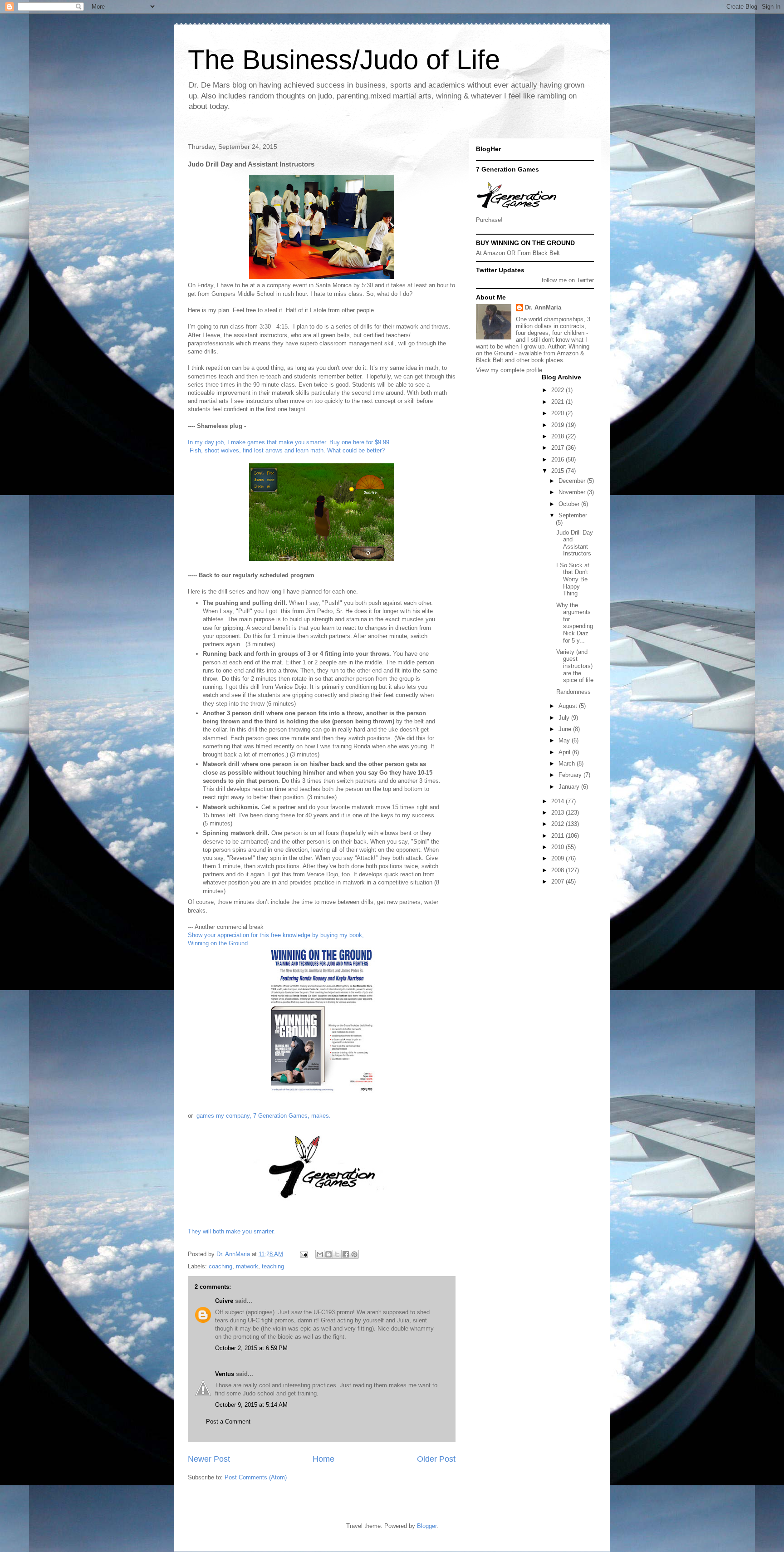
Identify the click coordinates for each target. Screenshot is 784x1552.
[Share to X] (337, 1254)
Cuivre (224, 1300)
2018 (558, 436)
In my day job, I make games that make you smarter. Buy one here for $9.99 (289, 442)
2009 (558, 858)
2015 (558, 470)
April (565, 752)
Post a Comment (228, 1421)
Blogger (426, 1526)
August (569, 705)
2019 (558, 425)
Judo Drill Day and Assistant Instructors (574, 543)
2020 (558, 413)
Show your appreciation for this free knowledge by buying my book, (276, 935)
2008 (558, 870)
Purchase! (489, 219)
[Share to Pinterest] (354, 1254)
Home (323, 1459)
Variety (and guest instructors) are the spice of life (574, 665)
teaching (273, 1266)
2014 (558, 801)
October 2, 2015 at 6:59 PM (251, 1348)
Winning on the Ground (218, 943)
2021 (558, 401)
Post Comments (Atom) (256, 1477)
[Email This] (319, 1254)
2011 (558, 835)
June (566, 729)
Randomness (573, 691)
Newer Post (209, 1459)
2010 (558, 847)
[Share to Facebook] (345, 1254)
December (573, 480)
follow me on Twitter (568, 280)
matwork (247, 1266)
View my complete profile (509, 370)
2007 (558, 881)
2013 (558, 812)
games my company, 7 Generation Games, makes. (263, 1115)
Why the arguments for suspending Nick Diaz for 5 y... (574, 623)
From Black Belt (538, 253)
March (568, 763)
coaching (220, 1266)
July (565, 717)
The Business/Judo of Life (344, 59)
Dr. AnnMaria (543, 307)
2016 (558, 459)
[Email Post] (303, 1254)
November (573, 492)
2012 (558, 823)
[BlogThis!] (328, 1254)
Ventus (225, 1373)
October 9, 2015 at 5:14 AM (251, 1404)
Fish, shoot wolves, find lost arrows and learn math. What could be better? (286, 450)
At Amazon (490, 253)
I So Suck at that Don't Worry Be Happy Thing (572, 579)
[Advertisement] (517, 922)
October (570, 504)
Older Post (436, 1459)
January (570, 786)
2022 (558, 390)
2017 (558, 447)
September (573, 515)
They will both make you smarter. (231, 1231)
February (571, 774)
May (565, 740)
